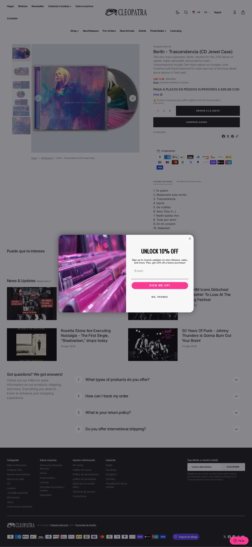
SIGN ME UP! (159, 285)
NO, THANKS (160, 297)
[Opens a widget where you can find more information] (239, 541)
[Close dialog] (190, 238)
